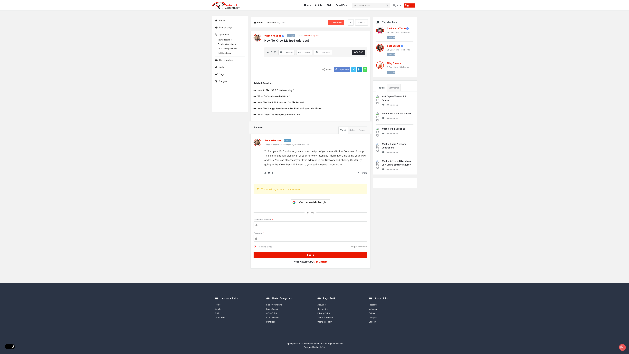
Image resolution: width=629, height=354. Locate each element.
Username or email (263, 219)
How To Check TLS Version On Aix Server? (280, 102)
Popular (381, 88)
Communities (226, 60)
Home (307, 5)
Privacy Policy (323, 313)
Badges (223, 81)
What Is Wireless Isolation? (396, 113)
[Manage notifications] (621, 346)
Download (270, 322)
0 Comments (392, 118)
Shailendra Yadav (396, 28)
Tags (221, 74)
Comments (394, 88)
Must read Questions (227, 49)
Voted (343, 130)
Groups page (225, 27)
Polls (221, 67)
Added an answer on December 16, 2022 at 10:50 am (286, 145)
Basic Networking (274, 305)
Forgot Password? (359, 246)
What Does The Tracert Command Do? (278, 114)
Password (259, 233)
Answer (358, 52)
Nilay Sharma (394, 63)
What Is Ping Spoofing (393, 129)
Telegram (373, 317)
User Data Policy (324, 322)
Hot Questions (224, 53)
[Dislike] (275, 52)
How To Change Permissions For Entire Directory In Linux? (290, 108)
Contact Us (322, 309)
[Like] (268, 52)
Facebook (373, 305)
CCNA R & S (271, 313)
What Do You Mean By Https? (273, 96)
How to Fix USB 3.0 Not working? (275, 90)
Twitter (372, 313)
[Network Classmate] (228, 5)
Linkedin (372, 322)
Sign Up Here (320, 261)
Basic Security (272, 309)
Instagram (373, 309)
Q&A (328, 5)
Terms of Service (325, 317)
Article (318, 5)
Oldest (352, 130)
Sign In (397, 5)
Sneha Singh (393, 46)
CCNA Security (272, 317)
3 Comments (392, 104)
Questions (224, 34)
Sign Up (409, 5)
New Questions (225, 40)
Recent (362, 130)
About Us (321, 305)
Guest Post (341, 5)
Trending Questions (227, 44)
